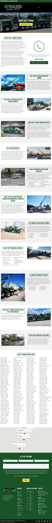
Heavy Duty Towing (19, 492)
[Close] (30, 430)
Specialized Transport (19, 515)
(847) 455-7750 (42, 507)
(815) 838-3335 (42, 501)
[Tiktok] (47, 521)
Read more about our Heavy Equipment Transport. (36, 186)
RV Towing (19, 512)
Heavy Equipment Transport (20, 499)
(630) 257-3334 (14, 1)
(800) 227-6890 (39, 59)
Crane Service (20, 508)
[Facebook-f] (36, 521)
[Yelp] (50, 521)
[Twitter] (44, 521)
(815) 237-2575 (14, 2)
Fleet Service (20, 510)
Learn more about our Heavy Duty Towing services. (10, 265)
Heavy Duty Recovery (20, 495)
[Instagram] (42, 521)
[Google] (39, 521)
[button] (24, 433)
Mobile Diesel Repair (19, 502)
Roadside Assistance (19, 505)
